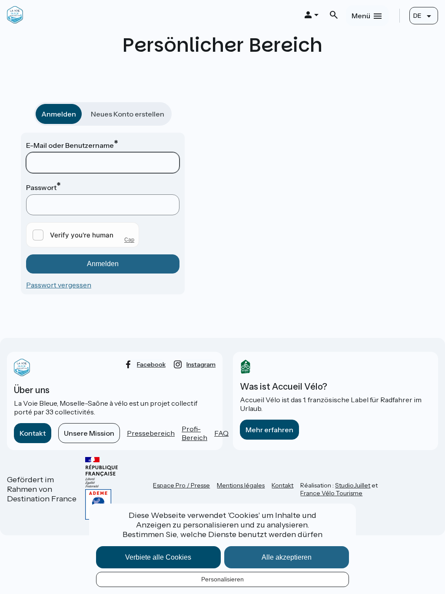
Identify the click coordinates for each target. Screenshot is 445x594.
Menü (361, 15)
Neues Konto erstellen (127, 114)
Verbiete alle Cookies (158, 557)
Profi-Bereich (194, 433)
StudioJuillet (352, 485)
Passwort (41, 187)
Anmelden (58, 114)
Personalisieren (222, 579)
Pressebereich (151, 433)
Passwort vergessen (58, 284)
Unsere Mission (89, 433)
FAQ (221, 433)
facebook (151, 364)
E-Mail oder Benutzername (70, 145)
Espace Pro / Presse (181, 485)
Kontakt (33, 433)
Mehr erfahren (269, 429)
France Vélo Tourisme (331, 493)
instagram (201, 364)
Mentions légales (241, 485)
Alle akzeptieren (287, 557)
